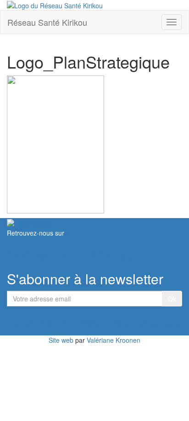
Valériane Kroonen (113, 340)
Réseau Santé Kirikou (47, 22)
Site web (61, 340)
